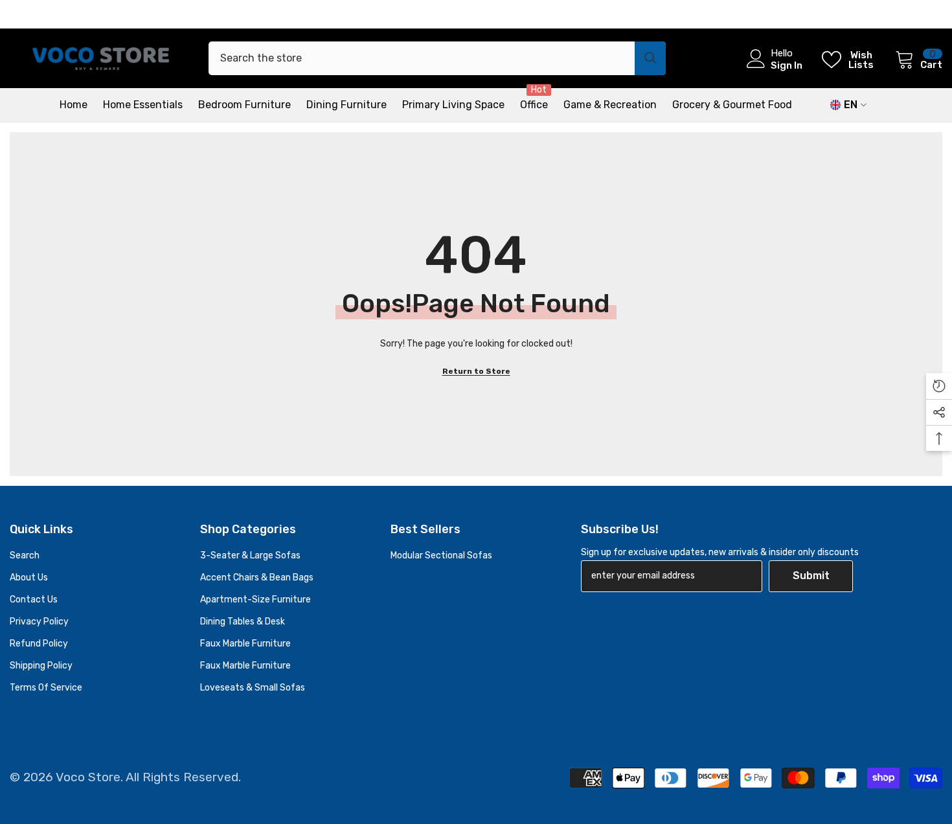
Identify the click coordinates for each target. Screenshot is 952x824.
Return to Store (476, 371)
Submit (811, 575)
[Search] (437, 58)
